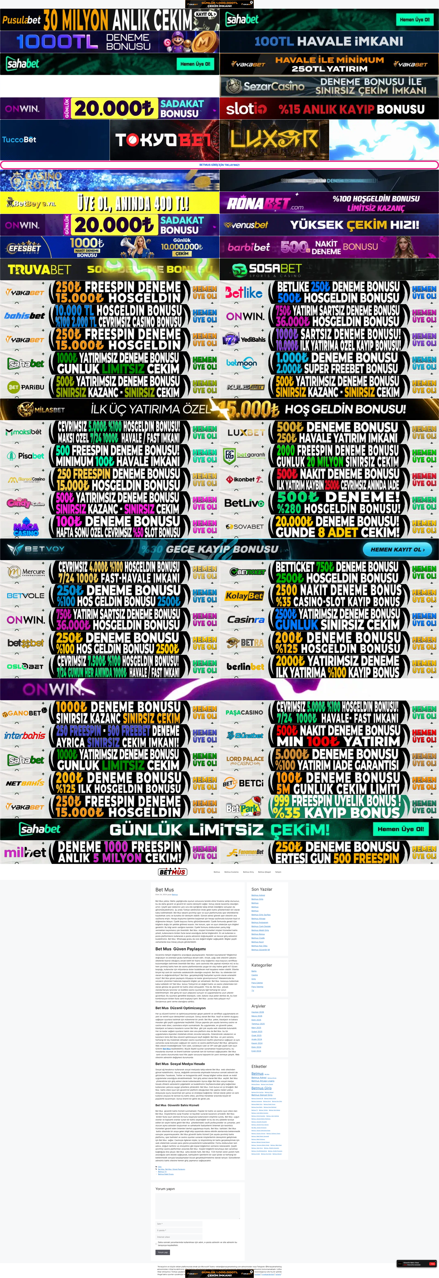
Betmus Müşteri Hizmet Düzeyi (261, 1142)
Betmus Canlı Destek (261, 926)
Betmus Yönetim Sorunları (271, 1148)
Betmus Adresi (258, 895)
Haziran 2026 (258, 1012)
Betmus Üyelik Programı (275, 1151)
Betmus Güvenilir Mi (261, 950)
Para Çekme (257, 983)
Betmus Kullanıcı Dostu (273, 1133)
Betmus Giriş (248, 872)
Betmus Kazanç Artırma (258, 1133)
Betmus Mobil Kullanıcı (258, 1139)
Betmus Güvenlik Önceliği (259, 1122)
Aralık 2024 (257, 1039)
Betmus (217, 872)
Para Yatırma (257, 987)
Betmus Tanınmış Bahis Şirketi (260, 1145)
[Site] (109, 292)
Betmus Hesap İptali (270, 1098)
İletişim (278, 872)
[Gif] (219, 409)
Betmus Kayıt (258, 942)
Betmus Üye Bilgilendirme (259, 1151)
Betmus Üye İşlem (266, 1154)
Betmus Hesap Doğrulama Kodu (261, 1130)
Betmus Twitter (263, 1110)
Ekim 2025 (256, 1020)
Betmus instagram (257, 1101)
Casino (255, 975)
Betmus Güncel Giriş (262, 1095)
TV (253, 990)
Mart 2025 (256, 1028)
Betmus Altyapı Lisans (263, 1081)
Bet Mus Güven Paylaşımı (175, 1169)
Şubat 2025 (257, 1031)
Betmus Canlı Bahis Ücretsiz (260, 1113)
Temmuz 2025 (258, 1024)
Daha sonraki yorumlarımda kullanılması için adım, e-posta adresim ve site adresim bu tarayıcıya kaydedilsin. (197, 1243)
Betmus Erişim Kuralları (258, 1116)
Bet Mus (167, 1049)
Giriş (160, 1167)
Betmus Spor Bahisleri (270, 1107)
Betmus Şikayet (264, 872)
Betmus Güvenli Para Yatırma (260, 1124)
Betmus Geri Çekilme (272, 1116)
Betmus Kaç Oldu (259, 946)
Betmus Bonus (258, 934)
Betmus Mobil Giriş (260, 930)
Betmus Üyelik (258, 938)
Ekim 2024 (256, 1047)
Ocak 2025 (256, 1035)
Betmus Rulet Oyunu (166, 1174)
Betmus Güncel (269, 1092)
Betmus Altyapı (258, 918)
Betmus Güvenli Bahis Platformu (261, 1119)
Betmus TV (162, 1172)
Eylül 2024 (256, 1051)
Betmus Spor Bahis (257, 1107)
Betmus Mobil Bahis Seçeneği (260, 1136)
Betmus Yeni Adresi (274, 1110)
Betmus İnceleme (232, 872)
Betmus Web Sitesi (276, 1145)
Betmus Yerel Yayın (257, 1148)
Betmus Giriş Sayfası (261, 915)
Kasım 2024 (257, 1043)
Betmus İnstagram (260, 922)
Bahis (254, 971)
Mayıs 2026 (257, 1016)
